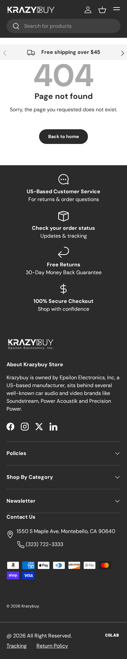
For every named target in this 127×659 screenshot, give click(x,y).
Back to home (63, 136)
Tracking (17, 645)
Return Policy (52, 645)
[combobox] (63, 26)
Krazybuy (30, 606)
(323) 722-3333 (43, 544)
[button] (102, 10)
